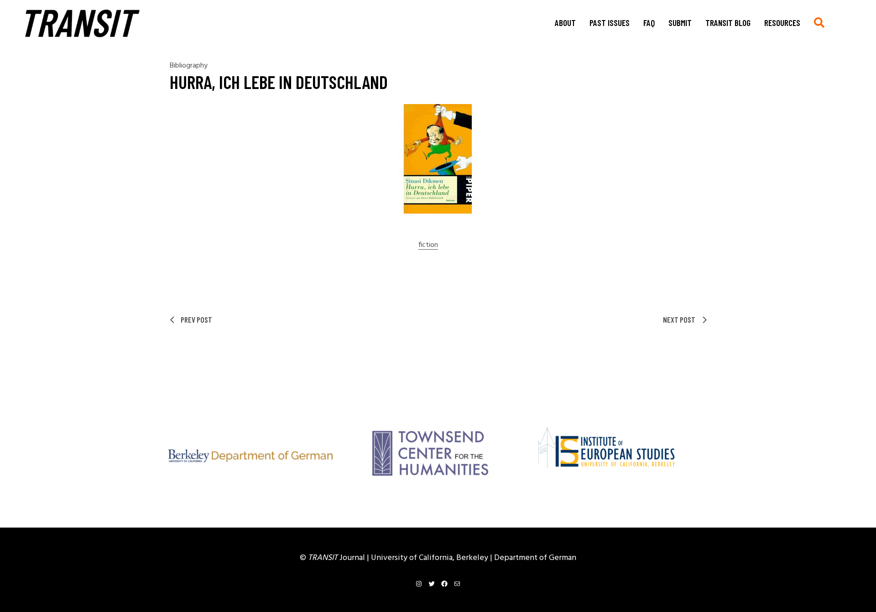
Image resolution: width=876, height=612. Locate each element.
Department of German (535, 558)
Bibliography (189, 66)
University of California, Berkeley (430, 558)
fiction (428, 245)
